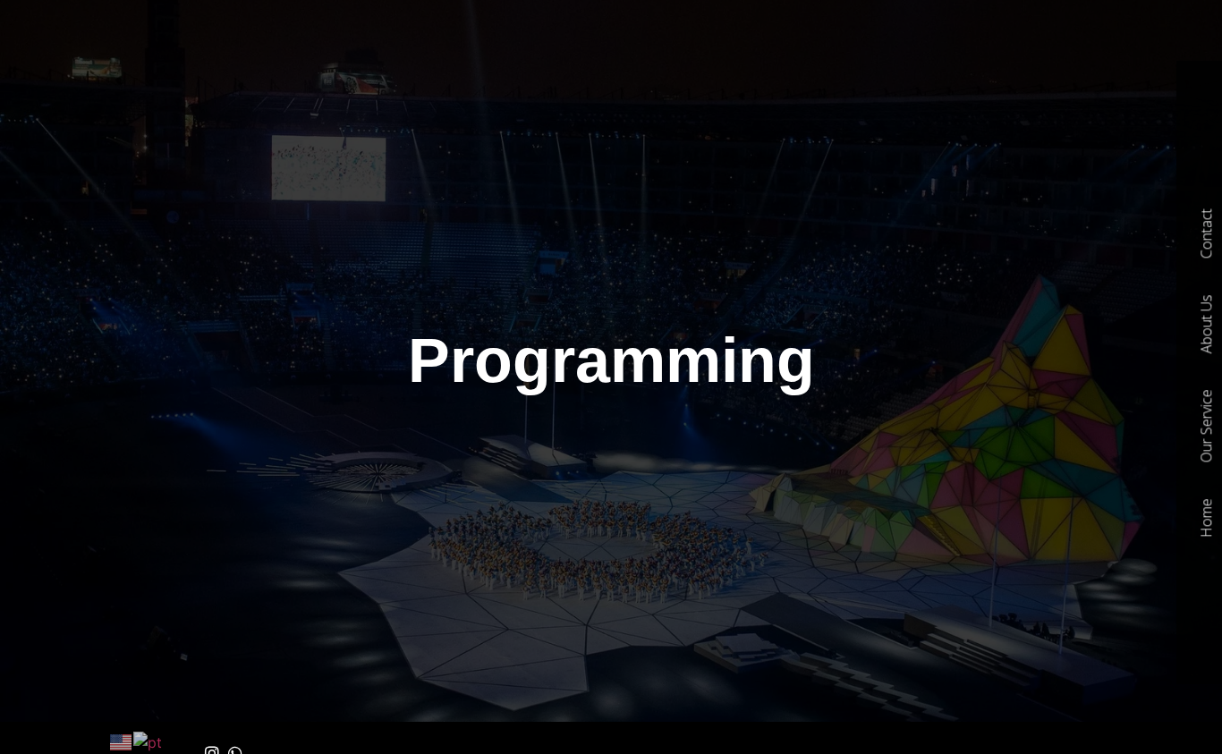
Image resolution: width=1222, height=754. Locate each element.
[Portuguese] (148, 741)
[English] (121, 741)
